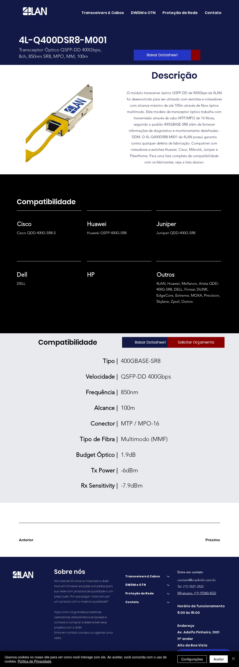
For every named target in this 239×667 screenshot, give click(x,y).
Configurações (192, 659)
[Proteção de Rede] (168, 593)
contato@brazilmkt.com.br (196, 580)
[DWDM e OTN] (168, 585)
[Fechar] (233, 659)
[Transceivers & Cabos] (168, 576)
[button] (143, 12)
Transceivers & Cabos (142, 576)
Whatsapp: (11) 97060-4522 (196, 593)
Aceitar (219, 659)
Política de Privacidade (34, 661)
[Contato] (168, 602)
